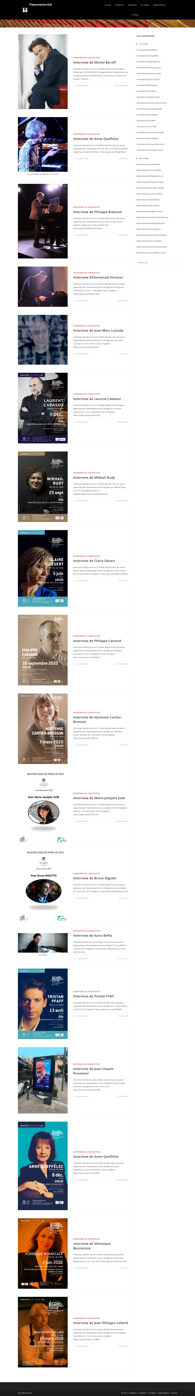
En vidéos (152, 1393)
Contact (174, 1393)
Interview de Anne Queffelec (96, 138)
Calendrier (143, 1393)
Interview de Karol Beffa (92, 935)
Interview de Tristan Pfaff (93, 996)
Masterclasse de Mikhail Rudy (148, 199)
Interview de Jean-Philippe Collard (100, 1323)
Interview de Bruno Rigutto (94, 878)
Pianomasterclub (40, 4)
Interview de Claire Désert (94, 560)
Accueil (124, 1393)
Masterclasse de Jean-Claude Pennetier (151, 235)
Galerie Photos (163, 1393)
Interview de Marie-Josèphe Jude (99, 798)
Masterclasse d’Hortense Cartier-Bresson (152, 217)
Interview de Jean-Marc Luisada (98, 330)
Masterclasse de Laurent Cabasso (149, 194)
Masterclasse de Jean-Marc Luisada (150, 188)
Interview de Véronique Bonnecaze (150, 144)
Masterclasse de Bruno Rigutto (148, 229)
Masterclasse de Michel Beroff (148, 164)
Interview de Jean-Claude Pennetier (150, 132)
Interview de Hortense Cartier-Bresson (151, 103)
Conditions (133, 1393)
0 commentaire (81, 86)
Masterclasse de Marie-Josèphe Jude (150, 223)
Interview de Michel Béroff (94, 62)
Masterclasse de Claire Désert (147, 205)
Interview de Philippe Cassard (97, 641)
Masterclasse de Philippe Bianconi (149, 176)
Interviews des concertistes (86, 58)
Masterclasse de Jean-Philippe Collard (151, 253)
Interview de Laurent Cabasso (97, 399)
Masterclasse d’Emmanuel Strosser (150, 182)
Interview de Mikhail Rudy (94, 477)
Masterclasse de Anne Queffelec (149, 170)
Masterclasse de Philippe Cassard (149, 211)
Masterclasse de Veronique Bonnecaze (151, 247)
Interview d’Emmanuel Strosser (98, 277)
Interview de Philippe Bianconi (97, 212)
